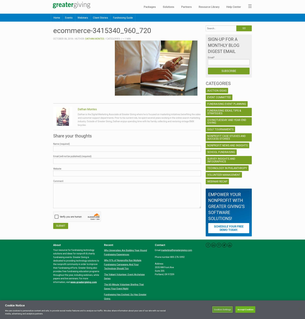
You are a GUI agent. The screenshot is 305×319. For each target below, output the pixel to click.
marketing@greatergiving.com (176, 250)
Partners (186, 6)
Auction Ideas (217, 90)
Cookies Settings (222, 309)
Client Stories (100, 17)
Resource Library (209, 6)
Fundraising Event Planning (226, 103)
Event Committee (219, 97)
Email (211, 57)
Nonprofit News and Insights (227, 145)
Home (56, 17)
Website (57, 168)
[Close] (299, 309)
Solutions (168, 6)
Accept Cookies (245, 309)
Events (69, 17)
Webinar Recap (217, 181)
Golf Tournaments (220, 129)
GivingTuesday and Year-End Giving (226, 121)
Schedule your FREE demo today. (229, 228)
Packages (150, 6)
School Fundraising (221, 152)
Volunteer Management (223, 174)
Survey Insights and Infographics (221, 160)
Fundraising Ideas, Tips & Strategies (224, 112)
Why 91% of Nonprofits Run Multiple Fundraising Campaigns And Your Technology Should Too (122, 264)
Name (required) (61, 144)
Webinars (83, 17)
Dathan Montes (94, 38)
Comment (58, 181)
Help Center (233, 6)
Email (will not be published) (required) (72, 156)
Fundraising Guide (123, 17)
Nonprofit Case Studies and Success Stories (226, 137)
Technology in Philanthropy (227, 168)
